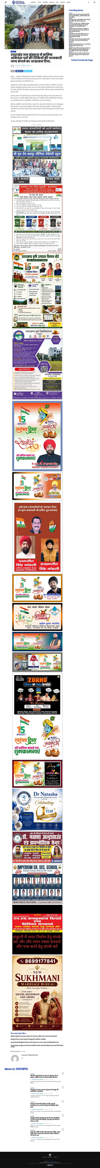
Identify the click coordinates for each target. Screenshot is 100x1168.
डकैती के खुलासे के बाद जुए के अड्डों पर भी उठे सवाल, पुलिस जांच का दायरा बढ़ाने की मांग (34, 1036)
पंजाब (39, 2)
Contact (49, 1157)
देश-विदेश (45, 2)
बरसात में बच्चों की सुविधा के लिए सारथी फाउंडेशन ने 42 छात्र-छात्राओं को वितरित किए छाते (35, 1042)
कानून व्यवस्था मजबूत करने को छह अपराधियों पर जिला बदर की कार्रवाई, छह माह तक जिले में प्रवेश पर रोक (37, 1046)
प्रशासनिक (33, 7)
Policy (55, 1157)
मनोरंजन (52, 2)
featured (23, 1051)
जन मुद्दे (40, 7)
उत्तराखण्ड (33, 2)
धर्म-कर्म (62, 2)
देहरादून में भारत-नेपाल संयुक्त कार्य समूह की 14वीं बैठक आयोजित (28, 1039)
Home (44, 1157)
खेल (57, 2)
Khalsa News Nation (52, 1161)
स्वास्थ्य (68, 2)
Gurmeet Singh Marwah (23, 65)
